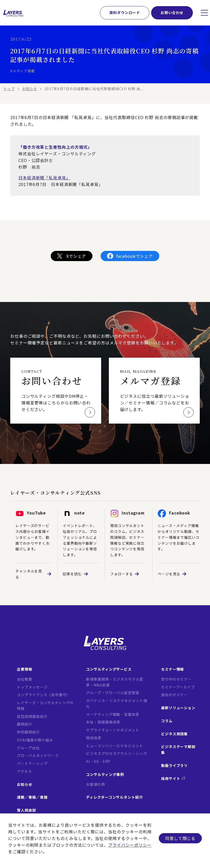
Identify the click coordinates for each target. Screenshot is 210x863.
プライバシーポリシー (130, 845)
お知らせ (29, 88)
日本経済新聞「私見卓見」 (44, 177)
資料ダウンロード (124, 12)
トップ (9, 88)
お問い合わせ (172, 12)
